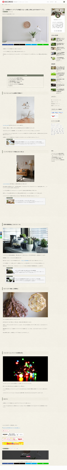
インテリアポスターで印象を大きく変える (17, 79)
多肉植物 (26, 260)
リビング (15, 448)
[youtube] (59, 31)
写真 (62, 128)
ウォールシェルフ (6, 125)
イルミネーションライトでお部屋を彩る (16, 84)
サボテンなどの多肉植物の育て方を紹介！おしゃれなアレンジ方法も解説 (27, 278)
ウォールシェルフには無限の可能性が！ (16, 78)
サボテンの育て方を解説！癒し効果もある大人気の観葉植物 (25, 270)
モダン (52, 128)
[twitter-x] (55, 31)
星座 (52, 131)
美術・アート (55, 101)
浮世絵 (60, 131)
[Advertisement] (25, 65)
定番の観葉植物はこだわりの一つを (16, 81)
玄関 (62, 131)
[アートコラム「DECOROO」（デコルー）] (7, 2)
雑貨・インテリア (5, 11)
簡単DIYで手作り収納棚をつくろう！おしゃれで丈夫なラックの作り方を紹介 (28, 141)
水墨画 (57, 131)
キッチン (57, 125)
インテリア (11, 448)
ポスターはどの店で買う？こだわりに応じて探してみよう (25, 200)
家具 (17, 448)
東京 (54, 131)
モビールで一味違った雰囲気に (15, 82)
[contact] (61, 31)
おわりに (11, 85)
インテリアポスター (6, 183)
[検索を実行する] (64, 1)
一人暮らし (59, 128)
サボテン (22, 260)
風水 (54, 134)
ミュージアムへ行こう (56, 99)
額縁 (52, 134)
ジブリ (61, 125)
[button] (8, 44)
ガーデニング (53, 125)
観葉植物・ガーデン (56, 103)
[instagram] (57, 31)
